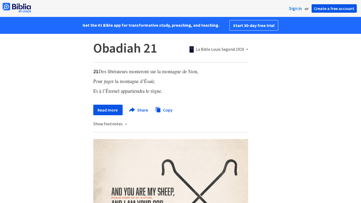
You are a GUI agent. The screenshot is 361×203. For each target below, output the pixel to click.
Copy (167, 109)
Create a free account (334, 8)
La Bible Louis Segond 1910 (220, 49)
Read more (108, 110)
